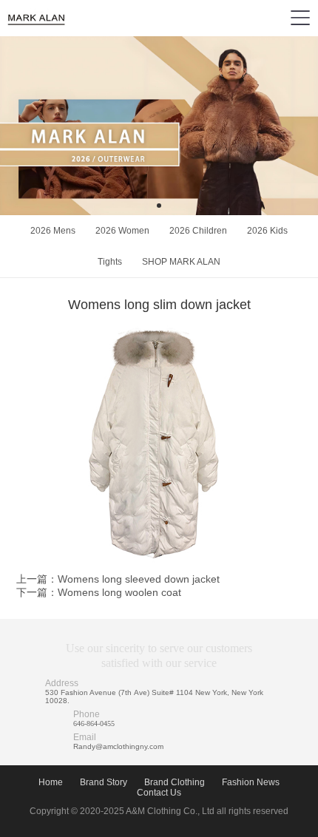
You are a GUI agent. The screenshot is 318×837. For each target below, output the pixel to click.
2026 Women (122, 231)
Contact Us (159, 792)
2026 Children (198, 231)
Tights (110, 262)
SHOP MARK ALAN (181, 262)
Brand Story (103, 782)
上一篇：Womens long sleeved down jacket (118, 579)
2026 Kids (267, 231)
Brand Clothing (174, 782)
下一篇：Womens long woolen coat (98, 592)
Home (50, 782)
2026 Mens (52, 231)
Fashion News (251, 782)
